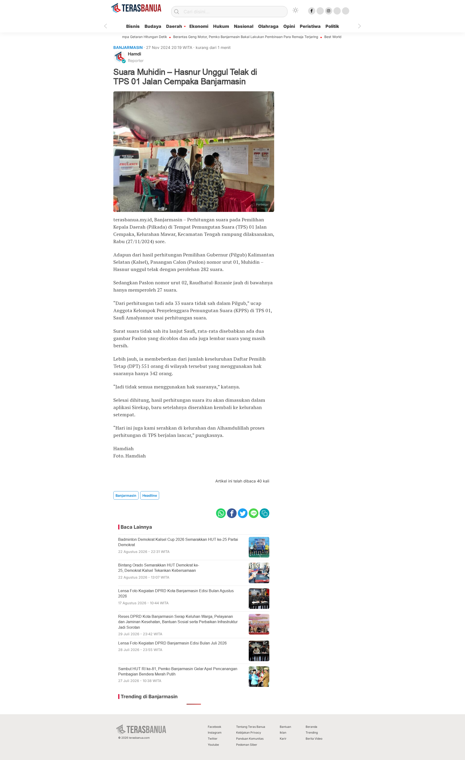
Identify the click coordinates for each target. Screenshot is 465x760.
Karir (283, 738)
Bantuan (285, 727)
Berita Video (314, 738)
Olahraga (268, 26)
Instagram (215, 732)
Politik (332, 26)
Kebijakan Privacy (248, 732)
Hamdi (134, 53)
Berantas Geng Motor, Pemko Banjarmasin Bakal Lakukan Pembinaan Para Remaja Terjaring (224, 37)
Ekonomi (198, 26)
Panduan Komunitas (250, 738)
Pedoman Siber (246, 744)
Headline (149, 495)
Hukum (221, 26)
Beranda (311, 727)
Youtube (213, 744)
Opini (289, 26)
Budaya (153, 26)
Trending (312, 732)
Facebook (214, 727)
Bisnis (133, 26)
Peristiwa (310, 26)
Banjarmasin (126, 495)
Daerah (174, 26)
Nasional (243, 26)
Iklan (283, 732)
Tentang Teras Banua (250, 727)
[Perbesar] (193, 210)
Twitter (212, 738)
